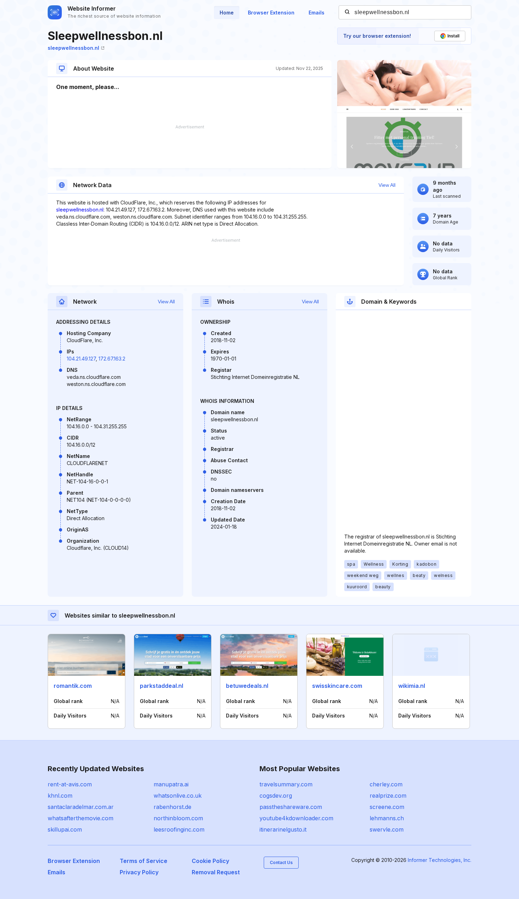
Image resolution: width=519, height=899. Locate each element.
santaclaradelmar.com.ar (81, 806)
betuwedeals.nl (247, 685)
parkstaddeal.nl (161, 685)
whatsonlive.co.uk (178, 795)
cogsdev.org (276, 795)
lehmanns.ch (387, 818)
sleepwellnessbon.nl (73, 48)
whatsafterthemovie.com (80, 818)
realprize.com (388, 795)
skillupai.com (65, 829)
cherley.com (386, 784)
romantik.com (73, 685)
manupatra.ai (171, 784)
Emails (316, 13)
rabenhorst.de (172, 806)
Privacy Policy (139, 872)
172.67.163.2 (112, 359)
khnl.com (60, 795)
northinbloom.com (178, 818)
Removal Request (216, 872)
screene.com (387, 806)
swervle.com (387, 829)
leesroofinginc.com (179, 829)
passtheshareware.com (291, 806)
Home (227, 13)
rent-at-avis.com (70, 784)
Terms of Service (143, 860)
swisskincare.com (337, 685)
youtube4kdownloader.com (296, 818)
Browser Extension (271, 13)
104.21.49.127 (81, 359)
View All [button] (386, 185)
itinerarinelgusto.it (283, 829)
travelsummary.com (286, 784)
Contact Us (281, 862)
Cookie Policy (210, 860)
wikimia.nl (411, 685)
